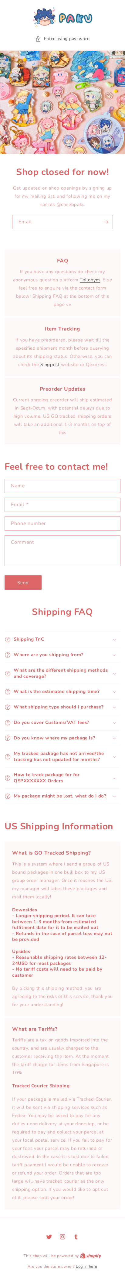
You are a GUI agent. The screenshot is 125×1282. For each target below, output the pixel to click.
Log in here (86, 1266)
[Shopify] (90, 1256)
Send (23, 583)
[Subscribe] (106, 222)
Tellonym (90, 280)
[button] (62, 39)
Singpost (50, 365)
